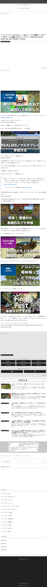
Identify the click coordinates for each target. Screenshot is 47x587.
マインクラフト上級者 (6, 512)
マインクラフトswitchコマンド (8, 496)
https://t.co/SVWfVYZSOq (10, 184)
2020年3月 (3, 543)
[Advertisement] (23, 23)
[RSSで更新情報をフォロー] (35, 371)
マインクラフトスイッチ (7, 503)
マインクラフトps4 (5, 493)
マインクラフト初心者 (6, 515)
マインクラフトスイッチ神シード (9, 509)
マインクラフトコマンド (7, 500)
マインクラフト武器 (6, 525)
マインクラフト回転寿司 (7, 518)
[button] (45, 461)
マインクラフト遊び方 (6, 528)
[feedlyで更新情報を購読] (12, 371)
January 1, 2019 (28, 187)
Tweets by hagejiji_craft (6, 117)
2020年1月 (3, 546)
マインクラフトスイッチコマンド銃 (9, 506)
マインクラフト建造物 (6, 522)
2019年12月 (4, 550)
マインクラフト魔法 (6, 531)
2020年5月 (3, 540)
